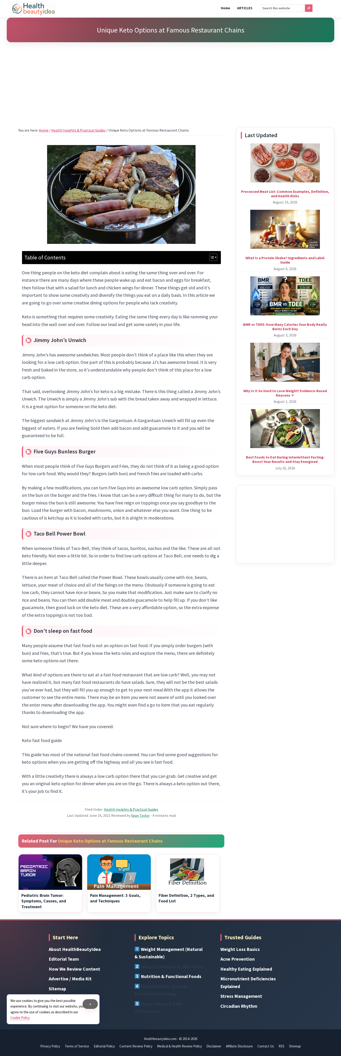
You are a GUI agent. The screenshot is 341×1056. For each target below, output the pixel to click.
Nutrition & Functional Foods (171, 976)
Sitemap (57, 988)
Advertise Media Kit (70, 979)
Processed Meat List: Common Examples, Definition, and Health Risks (285, 193)
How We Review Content (74, 969)
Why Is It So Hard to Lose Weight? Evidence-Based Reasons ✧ (285, 392)
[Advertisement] (170, 78)
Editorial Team (64, 959)
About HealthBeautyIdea (75, 949)
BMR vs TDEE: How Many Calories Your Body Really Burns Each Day (285, 326)
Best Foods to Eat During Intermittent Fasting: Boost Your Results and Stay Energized (285, 459)
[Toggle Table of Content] (211, 257)
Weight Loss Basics (240, 949)
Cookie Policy (20, 1017)
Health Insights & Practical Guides (131, 809)
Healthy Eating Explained (246, 969)
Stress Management (241, 996)
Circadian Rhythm (238, 1006)
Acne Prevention (237, 959)
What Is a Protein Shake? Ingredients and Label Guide (285, 260)
